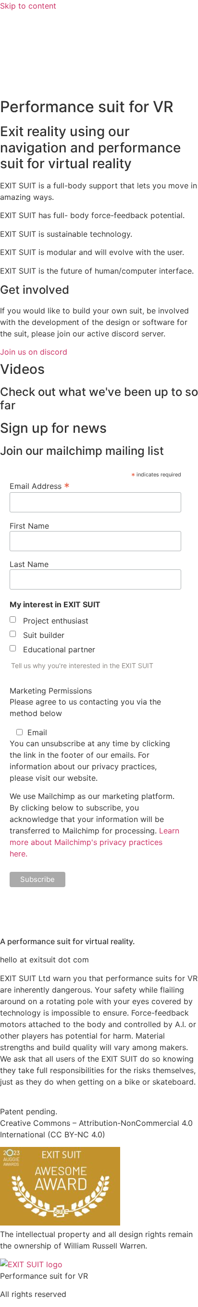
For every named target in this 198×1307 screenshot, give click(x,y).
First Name (29, 526)
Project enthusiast (55, 620)
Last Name (29, 564)
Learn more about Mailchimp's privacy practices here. (94, 842)
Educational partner (59, 649)
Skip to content (28, 6)
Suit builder (43, 635)
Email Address (40, 485)
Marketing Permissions (51, 690)
